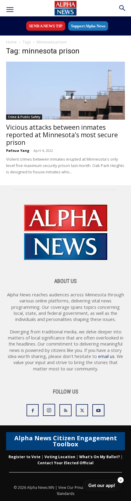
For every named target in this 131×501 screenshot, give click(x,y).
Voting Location (59, 456)
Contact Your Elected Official (65, 462)
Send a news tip (45, 26)
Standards (65, 493)
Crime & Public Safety (24, 117)
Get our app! (101, 485)
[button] (9, 10)
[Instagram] (49, 410)
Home (11, 42)
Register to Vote (25, 456)
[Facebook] (33, 410)
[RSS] (65, 410)
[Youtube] (98, 410)
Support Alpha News (88, 26)
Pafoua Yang (17, 150)
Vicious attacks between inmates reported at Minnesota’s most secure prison (62, 135)
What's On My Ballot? (99, 456)
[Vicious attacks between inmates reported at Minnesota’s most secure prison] (65, 91)
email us (106, 356)
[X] (82, 410)
